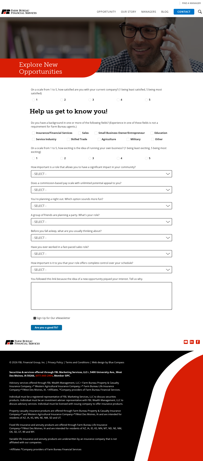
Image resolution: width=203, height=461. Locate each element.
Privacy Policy (55, 362)
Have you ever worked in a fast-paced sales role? (60, 247)
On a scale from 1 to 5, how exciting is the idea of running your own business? (99, 150)
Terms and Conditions (77, 362)
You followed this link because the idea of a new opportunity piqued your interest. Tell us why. (87, 279)
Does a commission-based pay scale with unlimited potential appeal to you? (76, 183)
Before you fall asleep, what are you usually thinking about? (66, 231)
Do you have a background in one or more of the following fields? (94, 124)
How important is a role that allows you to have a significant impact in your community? (83, 167)
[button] (200, 11)
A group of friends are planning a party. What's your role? (65, 215)
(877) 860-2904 (44, 375)
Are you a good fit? (46, 327)
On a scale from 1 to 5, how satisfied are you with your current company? (96, 91)
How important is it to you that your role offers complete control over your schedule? (82, 263)
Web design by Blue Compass (108, 362)
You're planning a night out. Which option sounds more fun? (67, 199)
